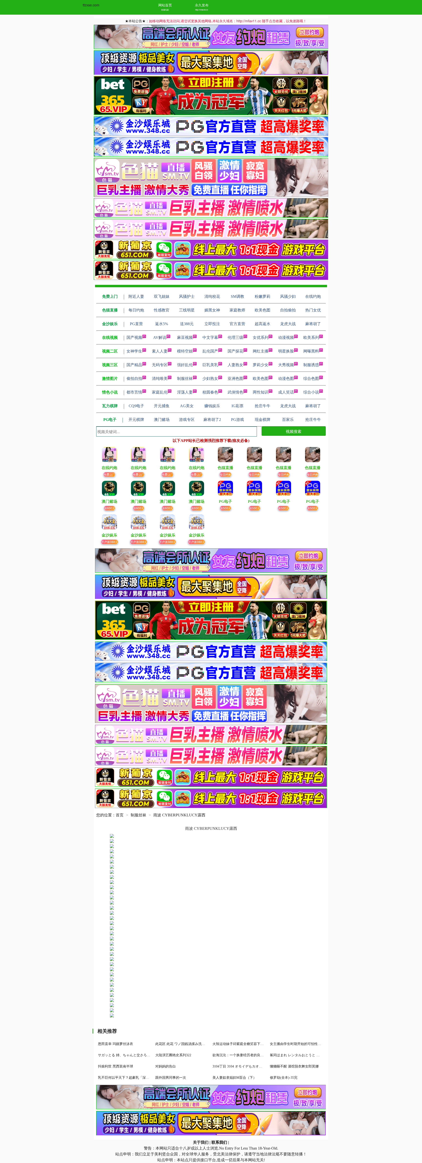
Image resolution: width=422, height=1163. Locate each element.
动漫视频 (286, 337)
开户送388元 (109, 542)
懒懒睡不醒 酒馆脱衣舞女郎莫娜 (294, 1066)
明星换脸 (286, 351)
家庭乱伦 (160, 392)
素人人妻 (160, 351)
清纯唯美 (160, 378)
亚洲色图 (235, 378)
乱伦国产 (210, 351)
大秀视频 (286, 365)
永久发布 (202, 4)
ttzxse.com (91, 4)
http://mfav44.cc (201, 9)
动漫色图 (286, 378)
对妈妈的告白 (165, 1066)
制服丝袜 (185, 378)
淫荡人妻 (185, 392)
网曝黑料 (311, 351)
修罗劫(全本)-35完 (283, 1077)
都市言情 (134, 392)
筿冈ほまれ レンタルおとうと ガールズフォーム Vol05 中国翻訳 (318, 1055)
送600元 (109, 508)
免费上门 (109, 474)
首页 (120, 815)
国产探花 (235, 351)
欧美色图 (260, 378)
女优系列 (260, 337)
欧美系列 (311, 337)
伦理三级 (235, 337)
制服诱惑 (311, 365)
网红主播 (260, 351)
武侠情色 (235, 392)
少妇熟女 (210, 378)
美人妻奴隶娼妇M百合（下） (234, 1077)
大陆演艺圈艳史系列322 (173, 1055)
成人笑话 (286, 392)
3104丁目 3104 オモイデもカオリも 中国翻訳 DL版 (250, 1066)
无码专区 (160, 365)
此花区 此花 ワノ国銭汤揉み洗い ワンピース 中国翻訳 (196, 1044)
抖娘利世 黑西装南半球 (115, 1066)
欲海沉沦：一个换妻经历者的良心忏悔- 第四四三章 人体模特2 (259, 1055)
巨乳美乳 (210, 365)
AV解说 (159, 337)
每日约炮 (225, 474)
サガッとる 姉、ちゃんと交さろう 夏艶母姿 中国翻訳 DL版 (143, 1055)
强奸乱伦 (185, 365)
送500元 (225, 508)
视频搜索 (293, 431)
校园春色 (210, 392)
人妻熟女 (235, 365)
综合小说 (311, 392)
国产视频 (134, 337)
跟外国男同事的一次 (170, 1077)
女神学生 (134, 351)
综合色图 (311, 378)
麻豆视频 (185, 337)
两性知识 (260, 392)
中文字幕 (210, 337)
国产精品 (134, 365)
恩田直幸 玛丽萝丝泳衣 (115, 1044)
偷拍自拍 (134, 378)
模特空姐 (185, 351)
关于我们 (201, 1142)
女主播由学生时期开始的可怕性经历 (297, 1044)
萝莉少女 (260, 365)
